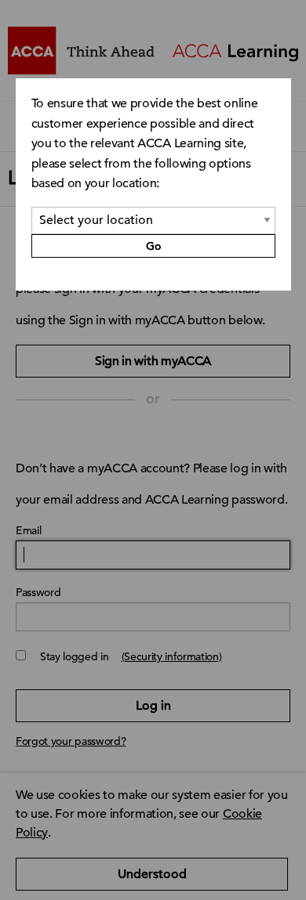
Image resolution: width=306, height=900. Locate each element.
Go (153, 246)
